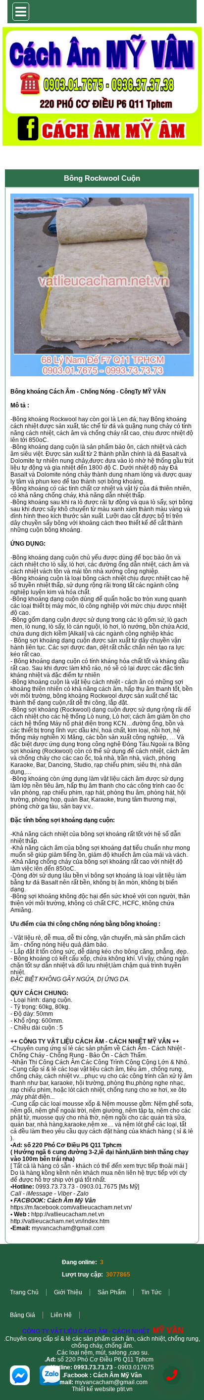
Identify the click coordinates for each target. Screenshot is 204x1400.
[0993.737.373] (171, 1375)
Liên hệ (61, 1315)
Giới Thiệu (68, 1292)
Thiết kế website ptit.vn (102, 1389)
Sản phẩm (112, 1292)
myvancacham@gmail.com (111, 1382)
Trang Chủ (24, 1292)
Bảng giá (22, 1315)
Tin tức (151, 1292)
